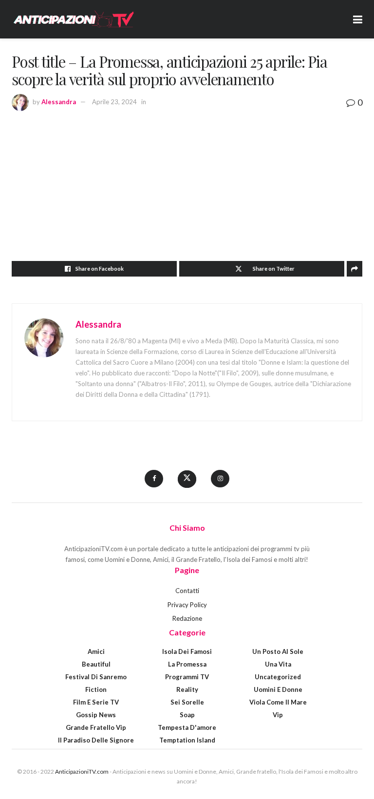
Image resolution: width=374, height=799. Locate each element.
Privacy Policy (187, 605)
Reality (187, 689)
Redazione (187, 618)
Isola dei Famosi (187, 651)
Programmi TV (187, 677)
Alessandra (58, 102)
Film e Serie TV (96, 702)
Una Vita (278, 664)
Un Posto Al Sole (277, 651)
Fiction (96, 689)
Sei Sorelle (187, 702)
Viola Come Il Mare (278, 702)
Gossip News (96, 715)
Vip (278, 715)
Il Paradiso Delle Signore (96, 740)
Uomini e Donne (278, 689)
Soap (187, 715)
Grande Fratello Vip (96, 727)
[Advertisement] (187, 183)
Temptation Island (187, 740)
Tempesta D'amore (187, 727)
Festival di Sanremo (96, 677)
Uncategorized (278, 677)
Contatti (187, 591)
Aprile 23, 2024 (114, 102)
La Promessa (187, 664)
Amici (96, 651)
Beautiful (96, 664)
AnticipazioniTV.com (82, 771)
